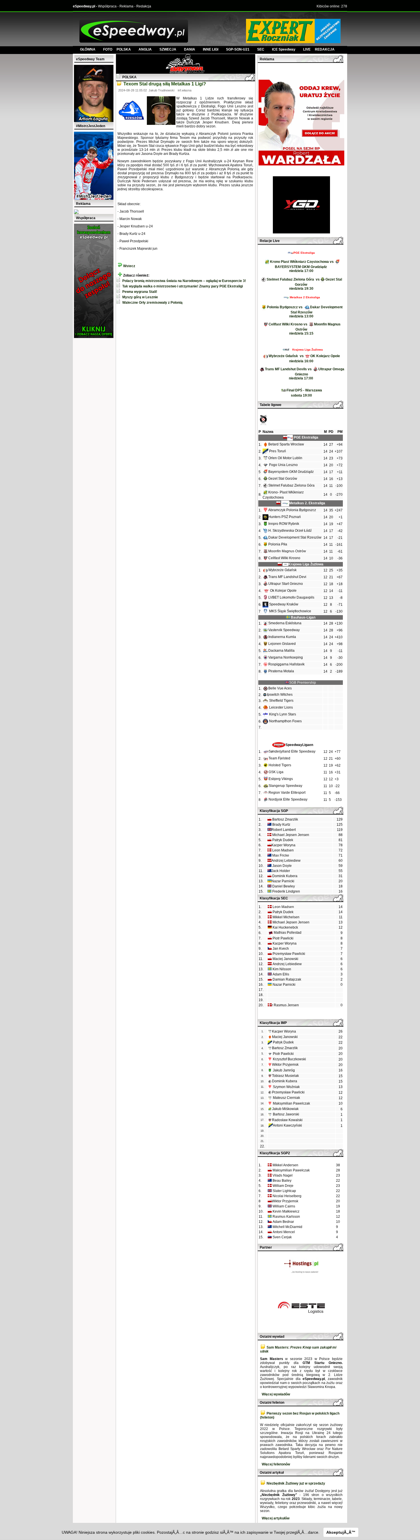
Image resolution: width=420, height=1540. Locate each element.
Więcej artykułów (275, 1518)
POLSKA (124, 49)
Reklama (126, 6)
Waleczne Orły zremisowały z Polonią (152, 303)
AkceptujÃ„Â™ (340, 1532)
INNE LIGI (210, 49)
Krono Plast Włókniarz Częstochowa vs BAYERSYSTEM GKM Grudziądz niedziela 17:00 (302, 266)
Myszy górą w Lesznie (140, 297)
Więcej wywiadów (276, 1394)
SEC (260, 49)
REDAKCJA (325, 49)
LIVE (309, 49)
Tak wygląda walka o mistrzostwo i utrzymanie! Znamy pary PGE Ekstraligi (182, 286)
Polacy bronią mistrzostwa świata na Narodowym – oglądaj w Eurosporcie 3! (184, 281)
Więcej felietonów (276, 1464)
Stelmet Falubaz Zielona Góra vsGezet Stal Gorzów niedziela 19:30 (304, 284)
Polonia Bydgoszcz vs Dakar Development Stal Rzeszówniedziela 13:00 (305, 311)
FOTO (110, 49)
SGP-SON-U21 (237, 49)
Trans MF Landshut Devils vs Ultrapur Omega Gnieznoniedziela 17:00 (304, 373)
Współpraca (107, 6)
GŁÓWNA (87, 49)
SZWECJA (167, 49)
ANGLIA (145, 49)
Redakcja (143, 6)
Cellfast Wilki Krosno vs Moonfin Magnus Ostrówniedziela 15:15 (305, 328)
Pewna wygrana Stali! (139, 292)
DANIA (189, 49)
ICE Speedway (283, 49)
